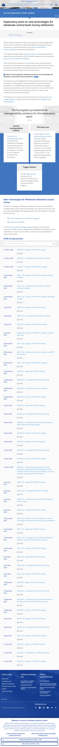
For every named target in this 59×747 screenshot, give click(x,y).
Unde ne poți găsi (7, 691)
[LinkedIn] (39, 707)
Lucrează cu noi (6, 681)
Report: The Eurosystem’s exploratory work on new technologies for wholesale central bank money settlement (28, 76)
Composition (13, 222)
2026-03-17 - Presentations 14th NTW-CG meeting (33, 258)
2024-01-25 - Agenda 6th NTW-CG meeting (31, 482)
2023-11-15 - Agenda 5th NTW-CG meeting (31, 529)
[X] (35, 707)
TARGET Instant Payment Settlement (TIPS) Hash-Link (42, 137)
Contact (4, 688)
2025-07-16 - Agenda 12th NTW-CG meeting (31, 307)
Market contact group (15, 35)
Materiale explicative (8, 683)
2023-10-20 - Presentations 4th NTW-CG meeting (33, 565)
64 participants (31, 54)
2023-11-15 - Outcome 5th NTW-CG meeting (31, 548)
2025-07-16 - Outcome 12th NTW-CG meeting (32, 324)
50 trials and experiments (14, 59)
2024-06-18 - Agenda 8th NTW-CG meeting (31, 405)
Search (51, 4)
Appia (5, 102)
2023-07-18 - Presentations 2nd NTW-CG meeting (33, 627)
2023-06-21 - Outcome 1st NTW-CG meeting (31, 661)
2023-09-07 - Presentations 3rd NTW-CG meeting (33, 591)
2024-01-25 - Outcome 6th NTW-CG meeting (31, 510)
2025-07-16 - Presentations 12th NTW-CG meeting (33, 316)
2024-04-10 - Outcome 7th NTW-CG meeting (31, 459)
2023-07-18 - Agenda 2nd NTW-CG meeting (31, 619)
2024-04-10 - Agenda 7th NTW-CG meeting (31, 442)
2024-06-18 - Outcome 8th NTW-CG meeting (31, 433)
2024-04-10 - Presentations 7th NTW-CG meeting (33, 450)
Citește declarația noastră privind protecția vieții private (16, 734)
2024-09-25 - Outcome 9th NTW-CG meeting (31, 397)
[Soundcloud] (52, 707)
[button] (56, 2)
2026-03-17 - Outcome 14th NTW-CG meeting (32, 267)
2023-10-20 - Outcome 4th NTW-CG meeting (31, 574)
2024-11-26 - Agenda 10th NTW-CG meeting (31, 343)
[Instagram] (43, 707)
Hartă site (5, 699)
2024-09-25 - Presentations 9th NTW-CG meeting (33, 380)
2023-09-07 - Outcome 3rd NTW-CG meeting (31, 610)
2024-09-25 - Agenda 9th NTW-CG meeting (31, 371)
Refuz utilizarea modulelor (30, 743)
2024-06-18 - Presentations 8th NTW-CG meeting (33, 414)
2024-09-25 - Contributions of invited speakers (32, 388)
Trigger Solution (31, 174)
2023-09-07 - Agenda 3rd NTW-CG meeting (31, 582)
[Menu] (56, 4)
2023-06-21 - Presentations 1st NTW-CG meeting (33, 653)
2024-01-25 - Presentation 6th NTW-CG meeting (32, 491)
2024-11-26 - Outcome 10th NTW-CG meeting (32, 363)
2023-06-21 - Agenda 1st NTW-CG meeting (31, 644)
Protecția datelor (45, 681)
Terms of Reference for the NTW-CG (21, 218)
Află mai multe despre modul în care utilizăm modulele (44, 734)
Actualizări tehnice (26, 685)
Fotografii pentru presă (9, 686)
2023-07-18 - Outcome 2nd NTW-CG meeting (31, 636)
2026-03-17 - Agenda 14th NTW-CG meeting (31, 250)
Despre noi (5, 678)
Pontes (39, 99)
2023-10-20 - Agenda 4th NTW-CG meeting (31, 557)
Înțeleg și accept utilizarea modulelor (30, 739)
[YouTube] (48, 707)
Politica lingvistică (45, 695)
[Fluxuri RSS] (56, 707)
